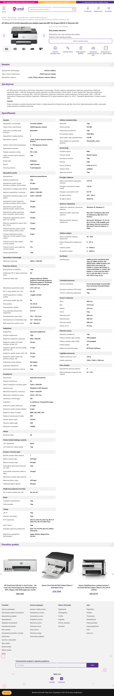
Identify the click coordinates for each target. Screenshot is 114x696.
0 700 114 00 (65, 692)
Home (4, 17)
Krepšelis (61, 619)
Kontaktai (61, 626)
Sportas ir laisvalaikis (9, 640)
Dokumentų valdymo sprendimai (13, 613)
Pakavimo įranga (35, 633)
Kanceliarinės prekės (9, 626)
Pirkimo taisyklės (64, 623)
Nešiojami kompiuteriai (9, 623)
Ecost (4, 653)
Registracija (62, 609)
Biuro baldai (6, 643)
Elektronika (5, 636)
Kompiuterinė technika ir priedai (12, 633)
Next (44, 36)
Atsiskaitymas (91, 619)
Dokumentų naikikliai (37, 636)
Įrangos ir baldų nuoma (38, 609)
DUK (88, 630)
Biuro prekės (12, 17)
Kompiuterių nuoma (36, 616)
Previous (4, 36)
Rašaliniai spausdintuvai (38, 17)
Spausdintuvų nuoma (37, 613)
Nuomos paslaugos (8, 609)
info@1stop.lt (77, 692)
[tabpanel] (6, 48)
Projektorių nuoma (36, 619)
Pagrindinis (90, 609)
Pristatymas (91, 616)
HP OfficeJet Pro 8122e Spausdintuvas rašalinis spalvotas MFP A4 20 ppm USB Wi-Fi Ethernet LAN (35, 19)
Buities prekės (6, 647)
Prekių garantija (92, 623)
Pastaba (10, 101)
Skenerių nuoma (35, 626)
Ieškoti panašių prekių (80, 41)
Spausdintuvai (23, 17)
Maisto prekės (6, 650)
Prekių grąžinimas (93, 626)
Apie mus (90, 633)
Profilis (60, 616)
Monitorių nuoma (36, 623)
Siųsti (92, 665)
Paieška (89, 613)
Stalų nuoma (34, 630)
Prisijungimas (62, 613)
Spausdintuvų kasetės (9, 616)
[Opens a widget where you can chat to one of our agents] (7, 693)
